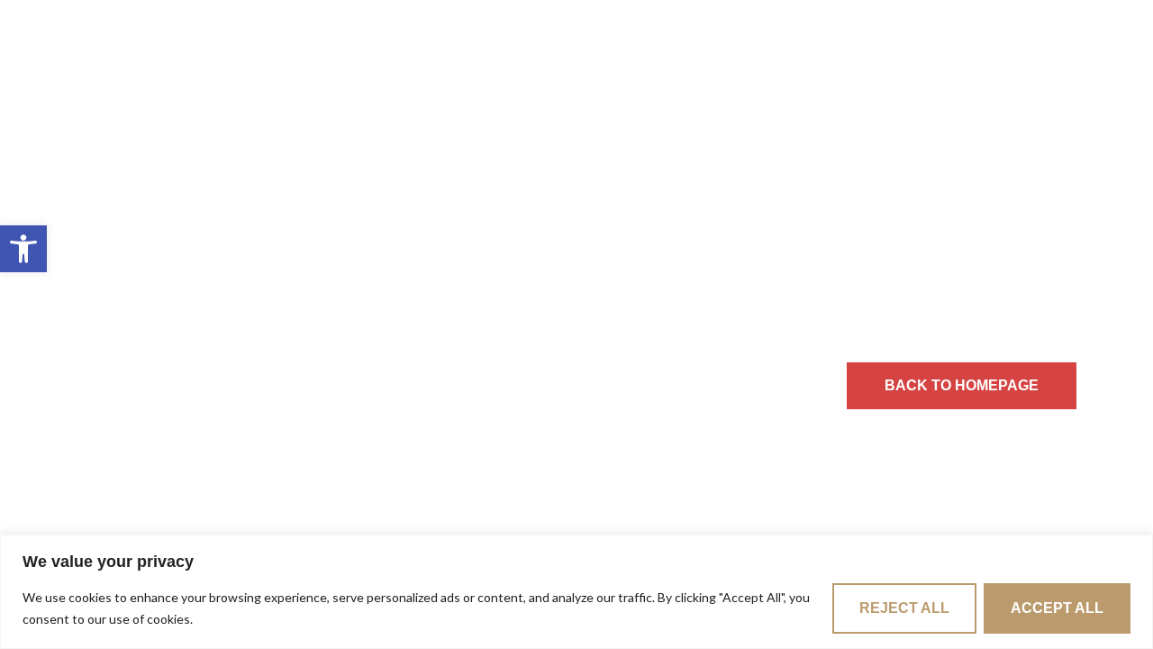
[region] (576, 592)
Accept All (1057, 608)
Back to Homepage (962, 385)
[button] (23, 248)
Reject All (904, 608)
